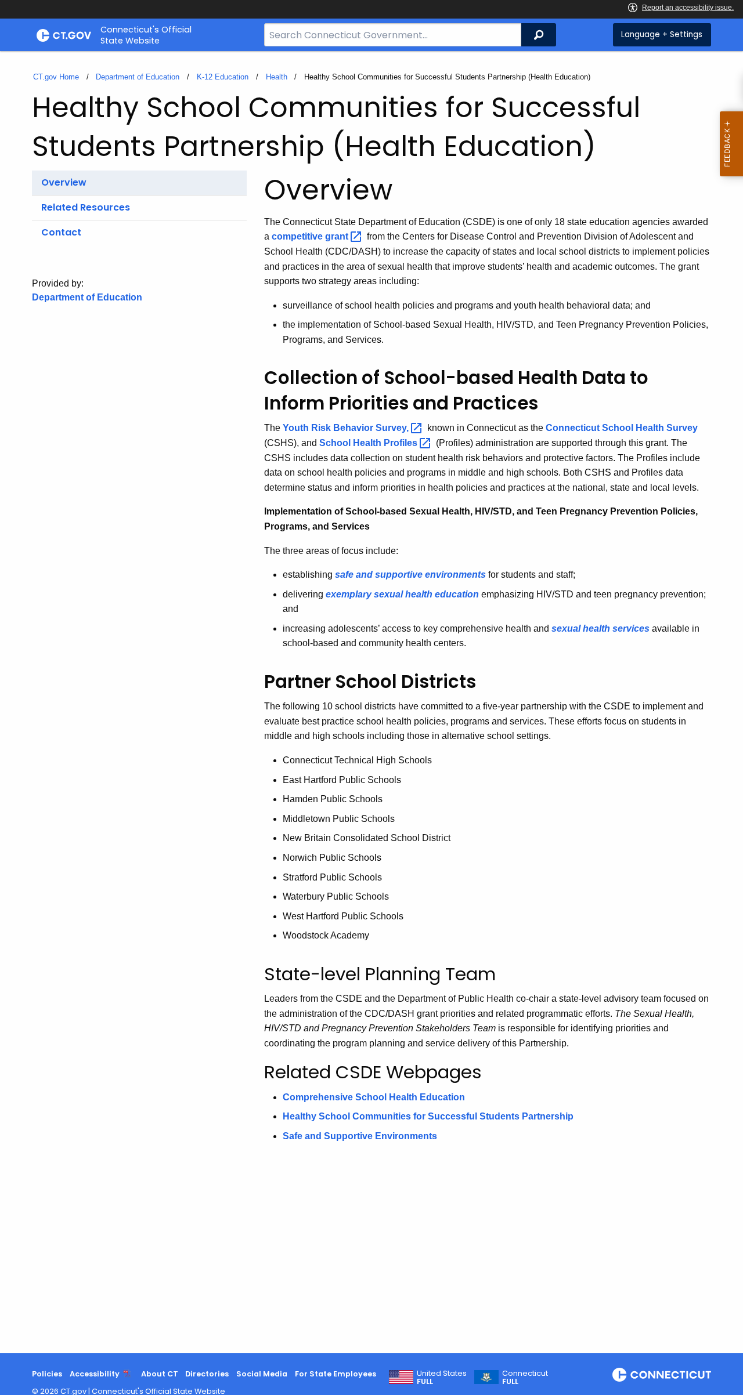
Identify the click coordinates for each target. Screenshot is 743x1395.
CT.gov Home (56, 77)
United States (442, 1377)
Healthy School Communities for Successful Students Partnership (428, 1116)
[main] (371, 702)
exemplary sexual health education (402, 594)
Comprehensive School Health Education (374, 1097)
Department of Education (137, 77)
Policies (47, 1374)
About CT (159, 1374)
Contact (61, 232)
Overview (63, 182)
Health (276, 77)
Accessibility (95, 1374)
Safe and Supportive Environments (360, 1136)
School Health (369, 443)
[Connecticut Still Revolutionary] (661, 1375)
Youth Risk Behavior (347, 428)
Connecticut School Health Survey (622, 428)
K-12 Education (222, 77)
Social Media (261, 1374)
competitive (311, 236)
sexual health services (600, 628)
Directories (207, 1374)
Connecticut (525, 1377)
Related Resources (85, 207)
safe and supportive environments (410, 574)
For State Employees (335, 1374)
